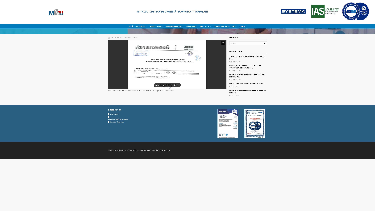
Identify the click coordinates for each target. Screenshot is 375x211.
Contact (243, 26)
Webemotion (165, 150)
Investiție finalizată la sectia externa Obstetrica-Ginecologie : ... (246, 67)
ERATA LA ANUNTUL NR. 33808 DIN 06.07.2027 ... (247, 84)
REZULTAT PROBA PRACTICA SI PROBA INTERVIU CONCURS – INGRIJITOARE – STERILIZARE (141, 91)
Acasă (131, 26)
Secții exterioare (156, 26)
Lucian (135, 38)
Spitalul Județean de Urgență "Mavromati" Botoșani (172, 11)
